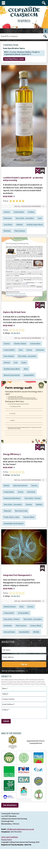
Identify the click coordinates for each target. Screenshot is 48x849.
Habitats (19, 224)
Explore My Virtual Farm (14, 312)
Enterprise (8, 218)
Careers (7, 212)
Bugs (21, 606)
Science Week (28, 517)
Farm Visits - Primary (33, 498)
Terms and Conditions (9, 837)
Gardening (8, 625)
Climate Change (20, 343)
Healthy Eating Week (35, 224)
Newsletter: (8, 641)
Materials (7, 511)
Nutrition (7, 231)
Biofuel (6, 485)
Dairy (21, 350)
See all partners (10, 805)
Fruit (15, 362)
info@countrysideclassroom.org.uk (20, 829)
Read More (8, 196)
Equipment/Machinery (12, 498)
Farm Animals (9, 356)
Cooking (31, 212)
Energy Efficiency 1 (12, 454)
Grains (23, 362)
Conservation (19, 212)
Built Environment (20, 485)
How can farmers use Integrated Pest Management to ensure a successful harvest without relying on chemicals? (21, 582)
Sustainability (29, 375)
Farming (7, 362)
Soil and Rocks (9, 632)
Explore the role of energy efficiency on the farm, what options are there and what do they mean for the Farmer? (23, 462)
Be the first (15, 333)
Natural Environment (12, 375)
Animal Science (10, 606)
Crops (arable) (9, 350)
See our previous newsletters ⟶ (15, 671)
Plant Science (20, 231)
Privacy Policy (6, 840)
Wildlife (36, 632)
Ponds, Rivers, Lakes (11, 517)
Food (40, 218)
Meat (26, 369)
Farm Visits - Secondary (25, 218)
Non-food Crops (21, 511)
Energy (29, 350)
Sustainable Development (13, 523)
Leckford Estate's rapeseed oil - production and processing (23, 179)
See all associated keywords (27, 206)
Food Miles (8, 224)
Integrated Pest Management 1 (17, 575)
